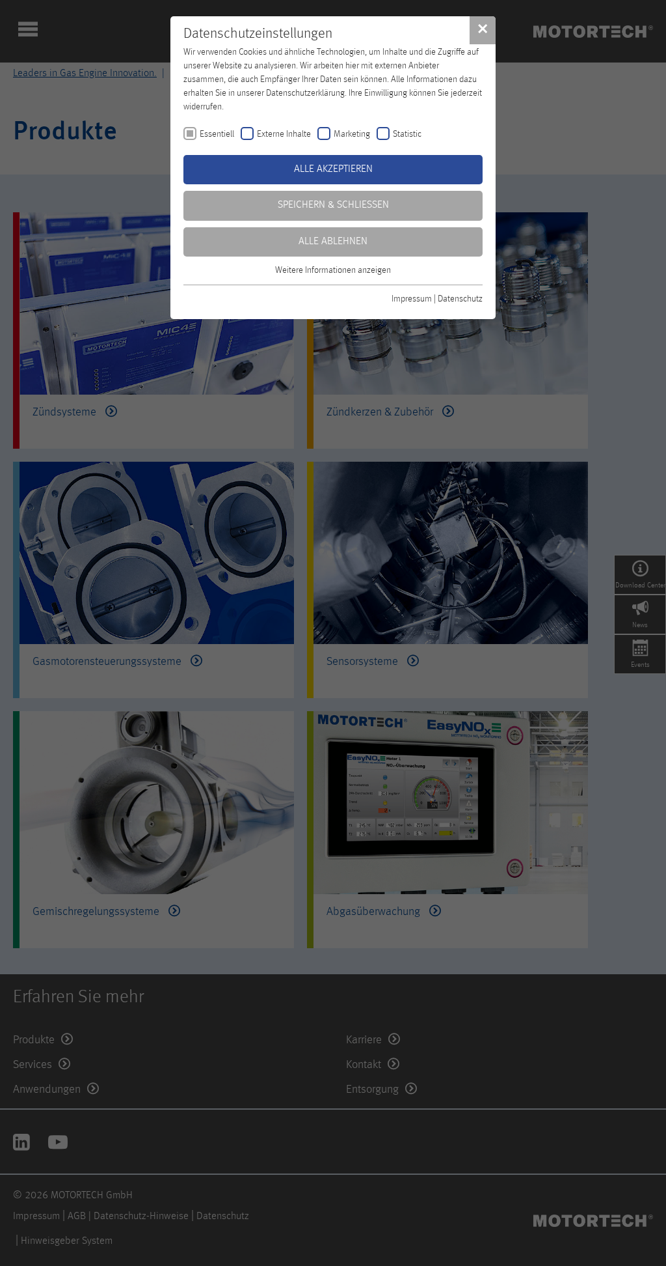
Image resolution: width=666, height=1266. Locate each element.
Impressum (412, 298)
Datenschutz (460, 298)
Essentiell (217, 134)
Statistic (407, 134)
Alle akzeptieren (333, 169)
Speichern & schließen (333, 205)
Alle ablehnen (333, 241)
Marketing (352, 134)
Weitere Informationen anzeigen (333, 270)
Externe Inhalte (284, 134)
